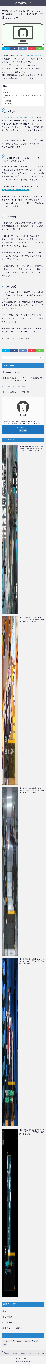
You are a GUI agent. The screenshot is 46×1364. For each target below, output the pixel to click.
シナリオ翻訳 (18, 1341)
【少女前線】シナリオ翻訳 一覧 (17, 392)
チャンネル (27, 1358)
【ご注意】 (7, 101)
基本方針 (6, 93)
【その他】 (7, 104)
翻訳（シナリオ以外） (14, 1328)
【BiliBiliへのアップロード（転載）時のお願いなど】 (22, 96)
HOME (18, 1358)
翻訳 (5, 1344)
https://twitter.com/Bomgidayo (15, 190)
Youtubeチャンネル (12, 372)
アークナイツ (10, 1311)
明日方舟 (8, 1322)
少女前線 (8, 1317)
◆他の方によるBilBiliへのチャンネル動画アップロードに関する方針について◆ (24, 379)
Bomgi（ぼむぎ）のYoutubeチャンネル (18, 117)
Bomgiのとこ (23, 3)
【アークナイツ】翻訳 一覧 (15, 386)
